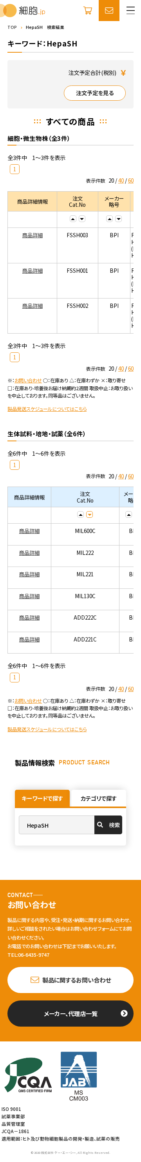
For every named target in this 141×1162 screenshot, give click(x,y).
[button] (130, 10)
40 (121, 180)
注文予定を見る (95, 93)
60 (131, 180)
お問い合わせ (28, 380)
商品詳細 (32, 235)
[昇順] (73, 218)
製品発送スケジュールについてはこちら (47, 408)
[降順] (82, 218)
